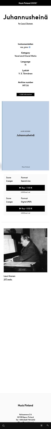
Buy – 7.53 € (27, 188)
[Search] (3, 425)
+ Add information (25, 94)
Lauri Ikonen (27, 23)
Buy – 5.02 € (27, 208)
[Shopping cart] (41, 425)
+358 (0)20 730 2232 (27, 420)
